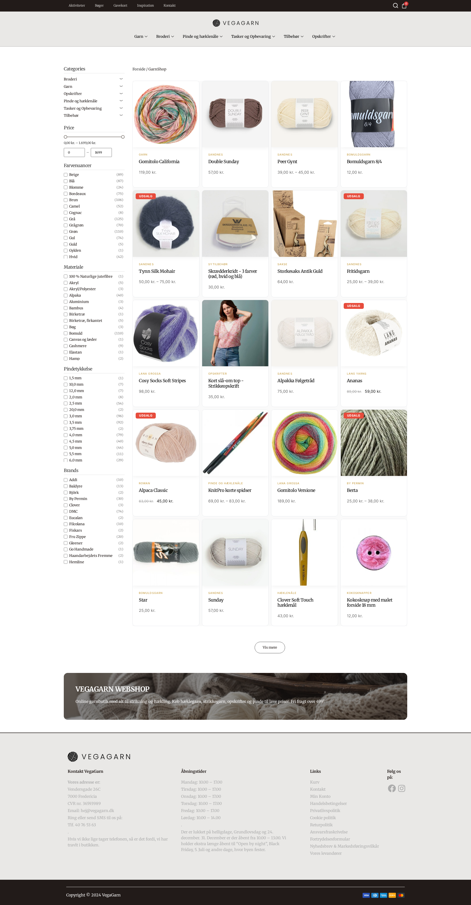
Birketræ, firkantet (85, 320)
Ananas (354, 380)
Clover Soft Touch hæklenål (295, 602)
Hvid (73, 257)
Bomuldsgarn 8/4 (364, 161)
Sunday (216, 600)
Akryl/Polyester (82, 289)
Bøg (72, 327)
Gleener (76, 543)
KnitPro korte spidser (229, 490)
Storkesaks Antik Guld (300, 271)
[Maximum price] (101, 152)
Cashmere (78, 346)
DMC (73, 511)
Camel (74, 206)
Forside (138, 69)
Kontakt (170, 5)
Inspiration (145, 5)
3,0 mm (75, 416)
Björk (74, 492)
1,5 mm (75, 378)
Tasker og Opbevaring (251, 36)
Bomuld (75, 333)
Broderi (163, 36)
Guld (73, 244)
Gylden (75, 250)
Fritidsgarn (358, 271)
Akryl (73, 283)
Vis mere (270, 647)
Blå (72, 181)
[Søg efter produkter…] (395, 5)
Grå (72, 219)
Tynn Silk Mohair (157, 271)
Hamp (74, 358)
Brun (73, 200)
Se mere (166, 114)
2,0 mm (75, 397)
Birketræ (77, 314)
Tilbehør (291, 36)
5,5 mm (75, 454)
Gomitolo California (159, 161)
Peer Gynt (287, 161)
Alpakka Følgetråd (295, 380)
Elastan (75, 352)
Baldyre (75, 486)
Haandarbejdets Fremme (91, 555)
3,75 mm (76, 428)
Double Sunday (223, 161)
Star (143, 600)
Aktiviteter (77, 5)
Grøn (73, 231)
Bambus (76, 308)
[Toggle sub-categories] (121, 79)
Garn (138, 36)
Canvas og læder (83, 339)
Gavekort (120, 5)
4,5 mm (75, 441)
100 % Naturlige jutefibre (91, 276)
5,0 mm (75, 448)
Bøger (99, 5)
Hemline (76, 562)
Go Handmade (81, 549)
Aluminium (79, 302)
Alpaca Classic (153, 490)
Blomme (76, 187)
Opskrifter (321, 36)
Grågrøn (76, 225)
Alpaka (75, 295)
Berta (352, 490)
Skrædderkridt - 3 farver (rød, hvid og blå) (232, 273)
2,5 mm (75, 403)
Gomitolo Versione (296, 490)
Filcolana (77, 524)
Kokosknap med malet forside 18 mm (369, 602)
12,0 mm (76, 391)
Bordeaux (77, 194)
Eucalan (76, 518)
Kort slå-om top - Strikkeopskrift (226, 383)
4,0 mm (75, 435)
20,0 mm (76, 409)
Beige (74, 174)
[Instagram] (402, 788)
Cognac (75, 212)
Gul (72, 238)
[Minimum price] (74, 152)
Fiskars (75, 530)
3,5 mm (75, 422)
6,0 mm (75, 460)
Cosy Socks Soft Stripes (162, 380)
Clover (74, 505)
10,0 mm (76, 384)
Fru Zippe (77, 537)
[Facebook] (392, 788)
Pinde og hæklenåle (200, 36)
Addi (73, 480)
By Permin (78, 499)
